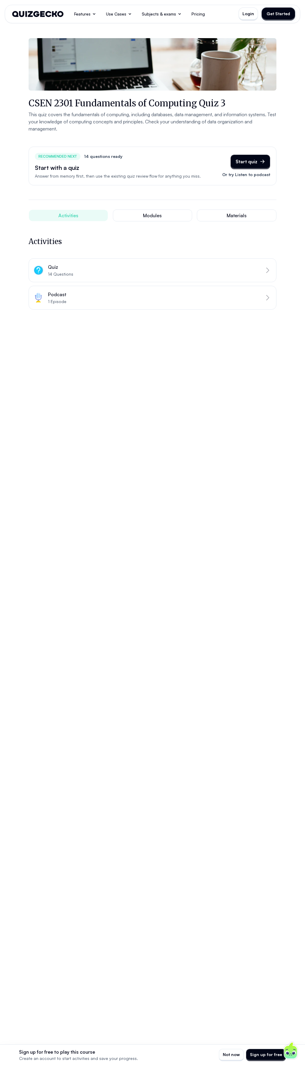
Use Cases (116, 13)
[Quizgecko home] (37, 14)
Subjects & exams (159, 13)
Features (82, 13)
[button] (152, 270)
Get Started (278, 13)
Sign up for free (266, 1054)
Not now (231, 1054)
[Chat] (290, 1050)
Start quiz (246, 161)
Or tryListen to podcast (246, 174)
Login (248, 13)
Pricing (198, 13)
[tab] (68, 215)
